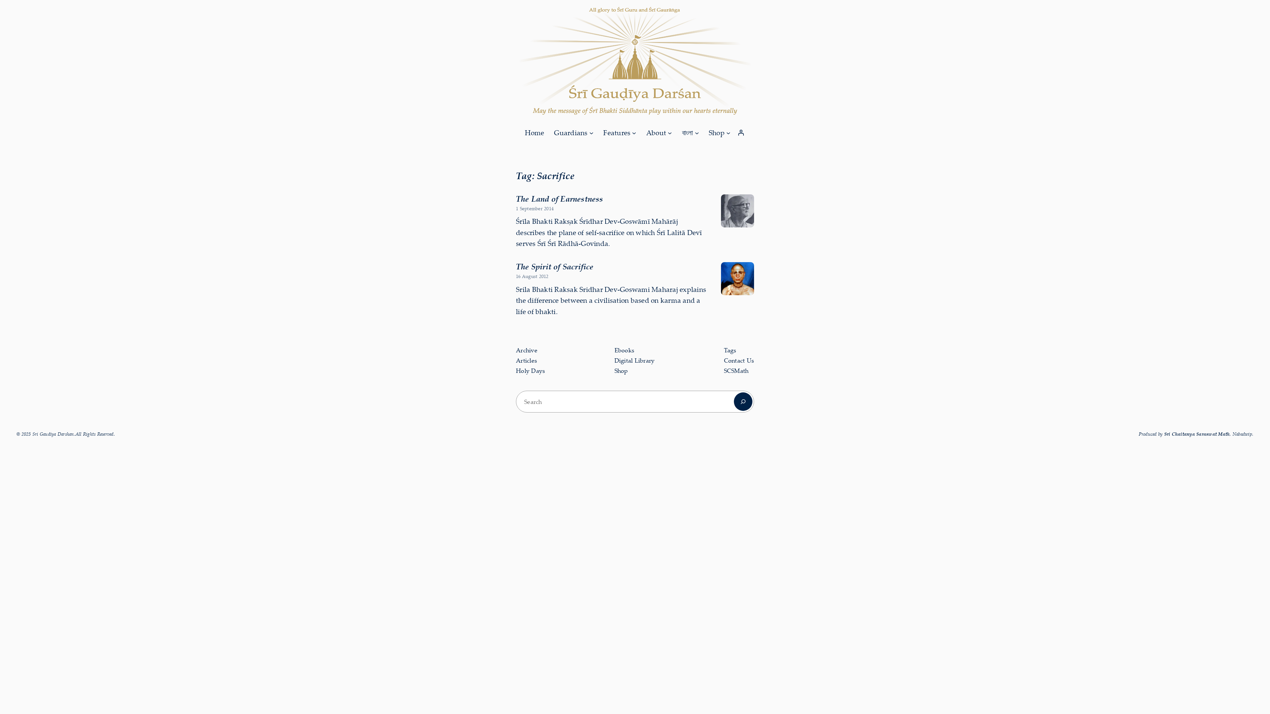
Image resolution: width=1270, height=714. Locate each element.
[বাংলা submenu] (697, 133)
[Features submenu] (634, 133)
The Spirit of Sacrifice (555, 266)
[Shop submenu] (728, 133)
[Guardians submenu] (591, 133)
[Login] (741, 133)
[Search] (743, 401)
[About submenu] (670, 133)
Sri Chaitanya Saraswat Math (1197, 434)
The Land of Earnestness (559, 198)
